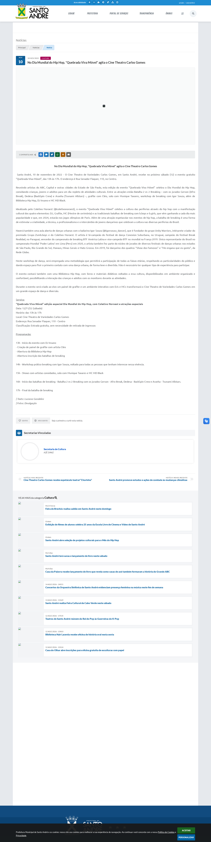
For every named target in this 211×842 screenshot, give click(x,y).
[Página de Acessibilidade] (117, 2)
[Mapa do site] (113, 2)
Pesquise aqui (193, 13)
